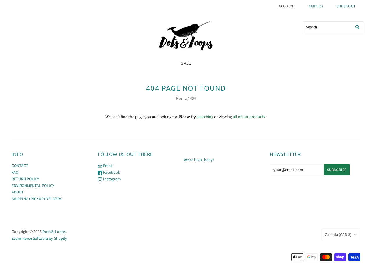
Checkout (346, 6)
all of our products (249, 117)
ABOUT (18, 192)
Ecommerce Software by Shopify (39, 238)
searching (205, 117)
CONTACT (20, 166)
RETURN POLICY (25, 179)
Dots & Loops (54, 232)
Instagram (111, 179)
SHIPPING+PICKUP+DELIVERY (37, 199)
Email (107, 166)
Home (181, 99)
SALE (186, 63)
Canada (338, 235)
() (316, 6)
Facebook (111, 172)
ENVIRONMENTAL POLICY (33, 186)
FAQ (15, 172)
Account (287, 6)
